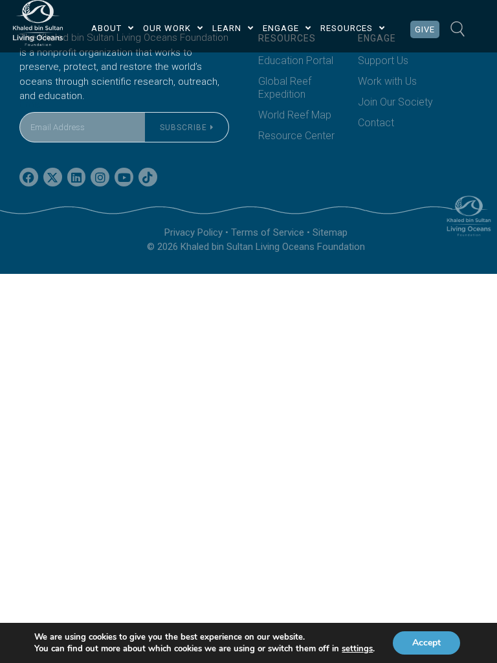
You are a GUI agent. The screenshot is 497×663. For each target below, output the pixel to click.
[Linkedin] (76, 177)
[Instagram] (100, 177)
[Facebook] (28, 177)
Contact (376, 123)
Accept (426, 642)
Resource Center (296, 135)
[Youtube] (124, 177)
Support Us (383, 60)
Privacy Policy (193, 232)
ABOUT (106, 28)
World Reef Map (294, 115)
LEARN (226, 28)
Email (31, 104)
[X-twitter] (52, 177)
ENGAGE (281, 28)
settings (357, 649)
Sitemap (330, 232)
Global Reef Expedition (284, 87)
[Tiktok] (147, 177)
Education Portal (295, 60)
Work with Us (387, 81)
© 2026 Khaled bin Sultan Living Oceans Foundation (256, 247)
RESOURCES (346, 28)
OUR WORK (167, 28)
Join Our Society (395, 102)
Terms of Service (267, 232)
